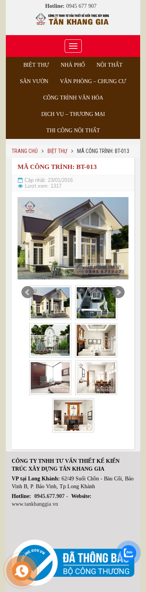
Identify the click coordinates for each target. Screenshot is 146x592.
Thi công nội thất (73, 130)
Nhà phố (73, 65)
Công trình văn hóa (73, 98)
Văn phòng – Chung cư (93, 81)
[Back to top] (124, 570)
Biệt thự (36, 65)
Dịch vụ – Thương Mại (73, 114)
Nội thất (110, 65)
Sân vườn (34, 81)
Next (118, 292)
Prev (27, 292)
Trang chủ (25, 151)
